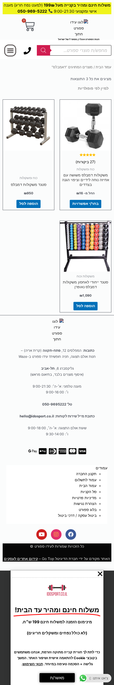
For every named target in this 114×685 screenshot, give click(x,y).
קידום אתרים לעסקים (21, 559)
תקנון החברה (86, 474)
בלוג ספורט (88, 510)
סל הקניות (89, 492)
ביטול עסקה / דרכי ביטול (77, 515)
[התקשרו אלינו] (27, 51)
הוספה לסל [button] (28, 203)
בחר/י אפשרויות (85, 203)
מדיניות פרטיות (84, 498)
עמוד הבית (103, 67)
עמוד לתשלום (86, 480)
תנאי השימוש (33, 664)
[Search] (43, 50)
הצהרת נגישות (85, 503)
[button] (10, 50)
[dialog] (57, 628)
